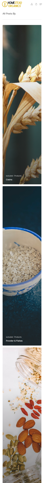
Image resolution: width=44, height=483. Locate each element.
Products (17, 176)
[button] (40, 4)
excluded (9, 176)
